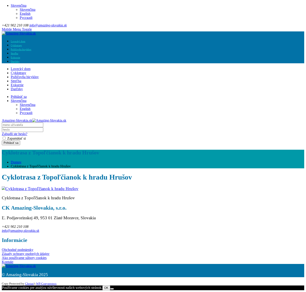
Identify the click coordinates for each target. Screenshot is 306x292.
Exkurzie (15, 57)
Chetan (29, 283)
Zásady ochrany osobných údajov (26, 254)
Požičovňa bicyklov (21, 49)
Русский (26, 18)
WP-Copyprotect (46, 283)
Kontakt (7, 262)
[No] (112, 289)
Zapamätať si (16, 138)
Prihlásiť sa (19, 97)
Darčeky (15, 61)
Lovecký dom (18, 41)
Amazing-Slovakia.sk (17, 120)
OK (106, 288)
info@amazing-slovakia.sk (48, 25)
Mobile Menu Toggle (17, 29)
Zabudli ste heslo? (14, 134)
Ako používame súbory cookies (24, 258)
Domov (16, 162)
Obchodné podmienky (17, 250)
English (25, 13)
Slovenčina (18, 5)
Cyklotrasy (16, 45)
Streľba (14, 53)
